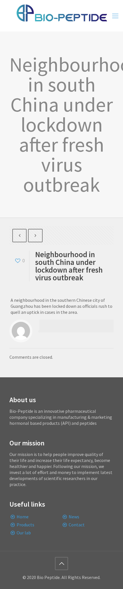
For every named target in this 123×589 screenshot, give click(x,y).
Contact (77, 524)
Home (23, 516)
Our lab (24, 533)
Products (25, 524)
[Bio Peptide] (61, 16)
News (74, 516)
